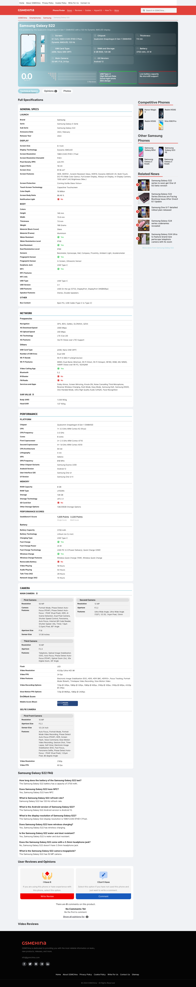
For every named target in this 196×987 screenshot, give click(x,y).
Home (21, 3)
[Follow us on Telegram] (42, 964)
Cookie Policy (60, 3)
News (69, 10)
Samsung (61, 120)
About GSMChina (33, 3)
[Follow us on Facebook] (24, 964)
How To (108, 10)
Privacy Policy (47, 3)
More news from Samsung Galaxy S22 (158, 248)
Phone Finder (59, 10)
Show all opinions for (75, 916)
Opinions (50, 91)
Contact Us (85, 3)
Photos (67, 91)
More (116, 10)
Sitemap (135, 974)
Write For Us (73, 3)
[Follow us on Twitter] (30, 964)
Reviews (78, 10)
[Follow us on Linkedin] (47, 964)
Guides (88, 10)
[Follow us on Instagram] (36, 964)
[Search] (144, 10)
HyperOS (98, 10)
